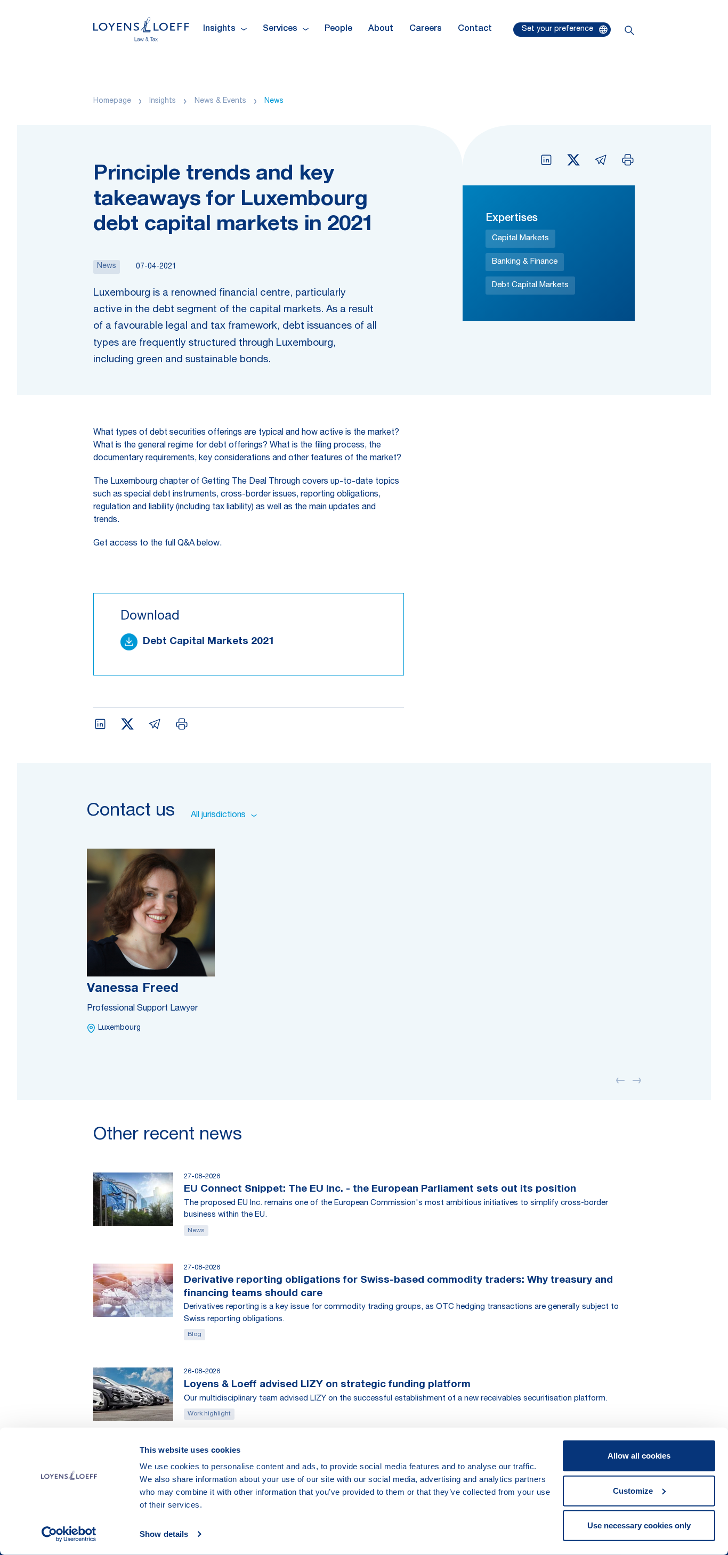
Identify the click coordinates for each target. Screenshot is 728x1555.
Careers (425, 29)
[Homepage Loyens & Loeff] (141, 29)
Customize (633, 1490)
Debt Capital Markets (530, 285)
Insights (162, 101)
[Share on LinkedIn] (546, 160)
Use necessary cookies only (639, 1525)
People (338, 29)
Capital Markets (520, 238)
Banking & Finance (524, 262)
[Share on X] (573, 160)
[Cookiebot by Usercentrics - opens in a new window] (69, 1534)
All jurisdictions (218, 815)
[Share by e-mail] (601, 160)
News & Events (220, 101)
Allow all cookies (639, 1455)
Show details (164, 1533)
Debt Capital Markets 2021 (208, 642)
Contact (475, 29)
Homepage (112, 101)
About (380, 29)
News (274, 101)
